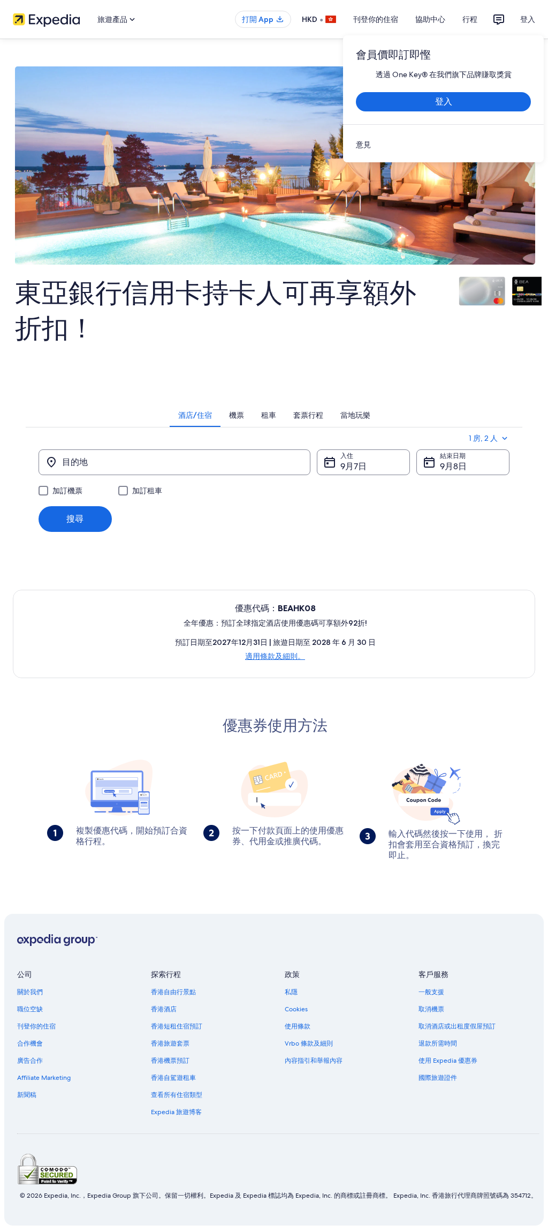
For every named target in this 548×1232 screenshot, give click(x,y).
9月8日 (453, 466)
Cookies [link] (296, 1009)
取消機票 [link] (431, 1009)
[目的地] (174, 462)
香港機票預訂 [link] (170, 1060)
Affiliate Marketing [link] (44, 1077)
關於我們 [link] (30, 992)
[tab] (195, 415)
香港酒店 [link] (164, 1009)
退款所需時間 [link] (437, 1043)
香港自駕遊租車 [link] (173, 1077)
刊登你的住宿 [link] (36, 1026)
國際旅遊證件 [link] (437, 1077)
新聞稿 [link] (26, 1095)
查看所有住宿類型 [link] (176, 1095)
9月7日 (353, 466)
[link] (443, 144)
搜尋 (74, 519)
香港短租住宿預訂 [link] (176, 1026)
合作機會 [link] (30, 1043)
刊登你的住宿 (375, 19)
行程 (469, 19)
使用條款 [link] (297, 1026)
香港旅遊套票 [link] (170, 1043)
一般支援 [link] (431, 992)
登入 (527, 19)
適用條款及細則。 (275, 656)
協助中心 (430, 19)
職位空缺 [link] (30, 1009)
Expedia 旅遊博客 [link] (176, 1112)
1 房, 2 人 (483, 438)
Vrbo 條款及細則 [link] (309, 1043)
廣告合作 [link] (30, 1060)
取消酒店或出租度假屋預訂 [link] (457, 1026)
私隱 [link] (291, 992)
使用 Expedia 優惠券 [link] (447, 1060)
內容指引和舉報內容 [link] (313, 1060)
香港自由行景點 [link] (173, 992)
